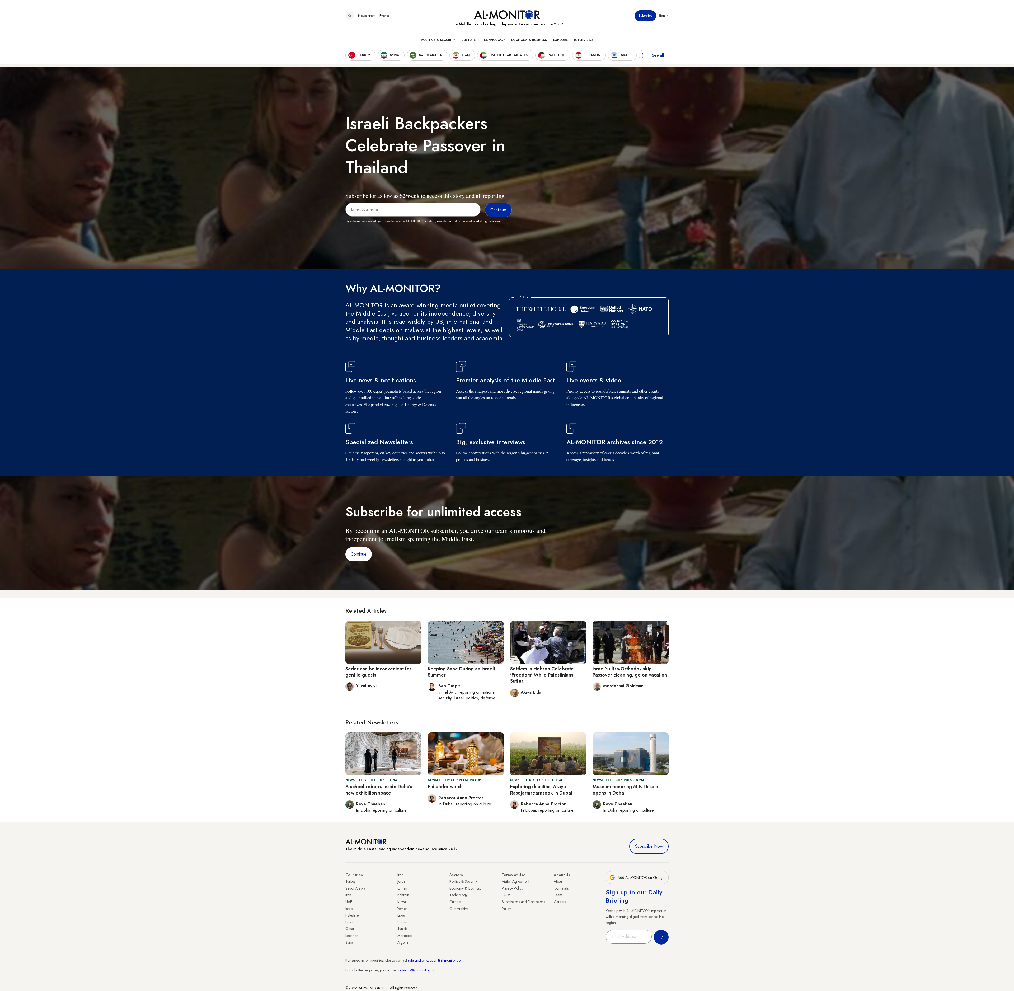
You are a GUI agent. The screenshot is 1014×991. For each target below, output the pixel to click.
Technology (493, 39)
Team (558, 895)
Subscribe (645, 15)
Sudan (402, 922)
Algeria (403, 942)
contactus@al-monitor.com (417, 970)
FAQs (506, 895)
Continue (359, 554)
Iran (348, 895)
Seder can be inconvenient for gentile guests (378, 671)
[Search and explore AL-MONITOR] (349, 15)
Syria (349, 942)
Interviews (583, 39)
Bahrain (403, 895)
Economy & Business (529, 39)
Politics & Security (438, 39)
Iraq (400, 874)
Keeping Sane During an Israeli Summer (461, 671)
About (558, 881)
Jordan (402, 881)
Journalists (561, 888)
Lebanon (351, 935)
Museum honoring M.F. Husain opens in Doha (625, 789)
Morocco (404, 935)
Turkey (350, 881)
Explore (560, 39)
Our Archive (458, 908)
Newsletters (366, 15)
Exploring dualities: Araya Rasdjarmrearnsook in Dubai (541, 789)
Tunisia (402, 928)
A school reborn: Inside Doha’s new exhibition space (378, 789)
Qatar (349, 928)
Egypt (349, 922)
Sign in (663, 15)
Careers (560, 901)
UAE (348, 901)
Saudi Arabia (355, 888)
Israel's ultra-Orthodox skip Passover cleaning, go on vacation (630, 671)
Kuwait (402, 901)
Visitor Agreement (515, 881)
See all (658, 55)
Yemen (402, 908)
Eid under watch (445, 786)
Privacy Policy (512, 888)
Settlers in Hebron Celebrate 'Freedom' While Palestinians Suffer (542, 675)
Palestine (352, 915)
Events (384, 15)
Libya (401, 915)
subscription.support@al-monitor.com (435, 960)
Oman (402, 888)
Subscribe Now (649, 846)
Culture (468, 39)
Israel (349, 908)
